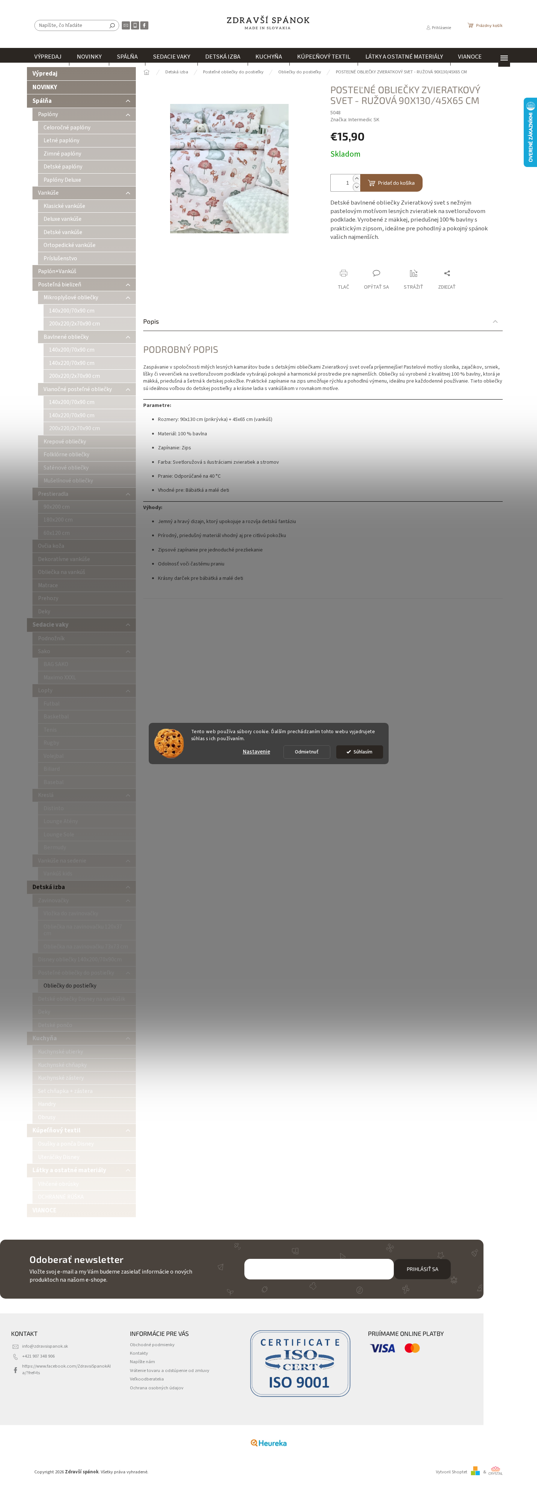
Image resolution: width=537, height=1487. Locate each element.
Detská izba (48, 887)
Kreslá (46, 795)
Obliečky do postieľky (70, 986)
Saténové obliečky (66, 468)
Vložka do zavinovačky (71, 913)
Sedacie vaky (50, 624)
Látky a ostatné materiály (69, 1170)
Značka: (354, 119)
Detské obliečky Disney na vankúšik (81, 999)
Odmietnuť (307, 751)
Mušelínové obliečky (68, 481)
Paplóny (48, 114)
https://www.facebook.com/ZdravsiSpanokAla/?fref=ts (66, 1369)
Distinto (54, 808)
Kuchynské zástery (61, 1078)
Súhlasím (363, 751)
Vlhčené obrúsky (58, 1184)
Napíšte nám (142, 1361)
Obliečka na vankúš (61, 572)
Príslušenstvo (60, 258)
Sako (44, 651)
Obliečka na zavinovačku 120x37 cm (83, 930)
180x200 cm (58, 520)
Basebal (53, 782)
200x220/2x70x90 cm (74, 324)
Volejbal (53, 756)
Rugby (51, 743)
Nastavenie (256, 752)
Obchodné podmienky (152, 1344)
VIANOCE (44, 1210)
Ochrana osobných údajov (156, 1388)
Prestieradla (53, 494)
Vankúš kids (58, 874)
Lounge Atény (61, 821)
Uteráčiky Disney (58, 1157)
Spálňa (42, 101)
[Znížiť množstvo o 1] (356, 187)
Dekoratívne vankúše (64, 559)
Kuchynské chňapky (62, 1065)
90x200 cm (57, 507)
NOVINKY (44, 87)
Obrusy (46, 1117)
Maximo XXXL (60, 677)
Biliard (52, 769)
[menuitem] (48, 57)
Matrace (48, 585)
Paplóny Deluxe (62, 180)
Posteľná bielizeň (59, 285)
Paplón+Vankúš (57, 271)
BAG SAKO (56, 664)
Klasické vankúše (64, 206)
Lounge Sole (59, 834)
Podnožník (51, 638)
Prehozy (48, 598)
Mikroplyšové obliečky (71, 297)
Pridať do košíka (396, 183)
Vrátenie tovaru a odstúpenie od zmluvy (169, 1370)
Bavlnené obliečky (66, 337)
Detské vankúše (63, 232)
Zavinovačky (53, 900)
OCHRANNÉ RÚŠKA (61, 1197)
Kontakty (139, 1353)
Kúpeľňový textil (56, 1130)
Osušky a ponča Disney (66, 1144)
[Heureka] (268, 1442)
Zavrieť (380, 258)
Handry (47, 1104)
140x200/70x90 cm (71, 311)
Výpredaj (45, 73)
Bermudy (55, 847)
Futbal (51, 704)
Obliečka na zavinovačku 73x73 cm (86, 947)
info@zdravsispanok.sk (45, 1346)
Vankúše (48, 193)
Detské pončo (55, 1025)
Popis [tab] (151, 321)
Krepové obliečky (65, 442)
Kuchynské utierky (60, 1052)
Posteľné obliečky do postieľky (76, 973)
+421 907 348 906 (38, 1356)
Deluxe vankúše (63, 219)
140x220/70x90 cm (71, 363)
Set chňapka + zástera (65, 1091)
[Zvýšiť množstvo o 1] (356, 178)
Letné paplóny (61, 140)
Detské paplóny (63, 167)
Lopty (45, 690)
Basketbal (56, 717)
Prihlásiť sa (422, 1269)
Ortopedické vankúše (70, 245)
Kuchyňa (44, 1038)
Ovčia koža (51, 546)
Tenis (50, 730)
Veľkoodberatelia (147, 1379)
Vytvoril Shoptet (451, 1472)
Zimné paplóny (62, 154)
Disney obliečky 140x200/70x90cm (80, 959)
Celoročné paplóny (67, 127)
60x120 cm (57, 533)
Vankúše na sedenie (62, 861)
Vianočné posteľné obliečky (78, 389)
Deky (44, 611)
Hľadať (112, 25)
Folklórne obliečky (66, 454)
